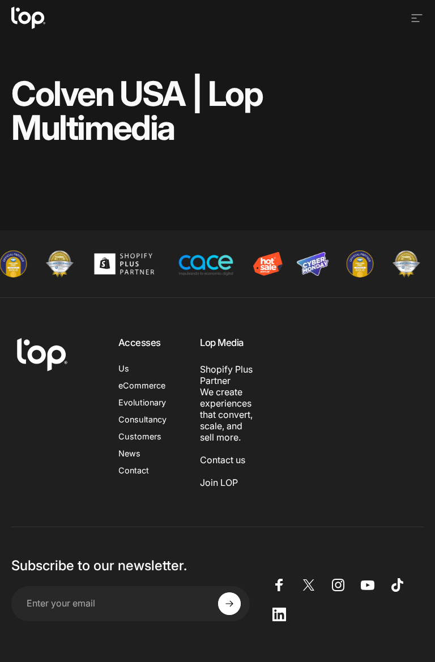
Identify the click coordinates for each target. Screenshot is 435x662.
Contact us (222, 459)
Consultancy (142, 419)
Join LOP (219, 482)
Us (123, 368)
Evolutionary (142, 402)
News (129, 453)
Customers (139, 436)
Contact (133, 470)
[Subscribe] (229, 603)
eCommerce (141, 385)
